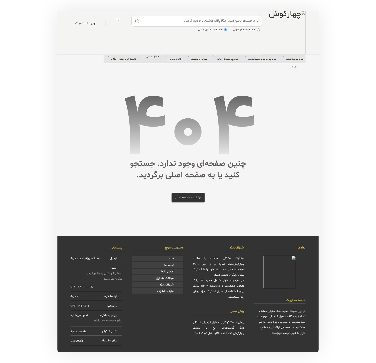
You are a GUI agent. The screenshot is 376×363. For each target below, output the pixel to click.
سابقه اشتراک (165, 291)
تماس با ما (167, 272)
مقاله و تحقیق (199, 59)
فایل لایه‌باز (174, 59)
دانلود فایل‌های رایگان (123, 59)
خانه (171, 259)
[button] (115, 23)
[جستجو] (137, 21)
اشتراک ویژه (167, 285)
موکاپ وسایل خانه (227, 59)
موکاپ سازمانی (294, 59)
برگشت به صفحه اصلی (188, 197)
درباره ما (169, 265)
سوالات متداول (165, 278)
